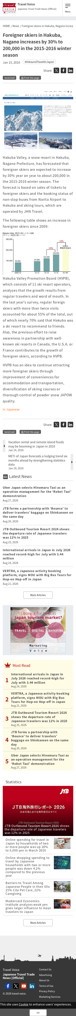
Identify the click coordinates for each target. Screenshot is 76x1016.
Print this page (31, 77)
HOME (6, 26)
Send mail (9, 77)
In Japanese (11, 409)
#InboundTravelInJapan (39, 62)
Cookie (23, 1004)
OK (38, 1012)
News (16, 26)
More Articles (38, 595)
